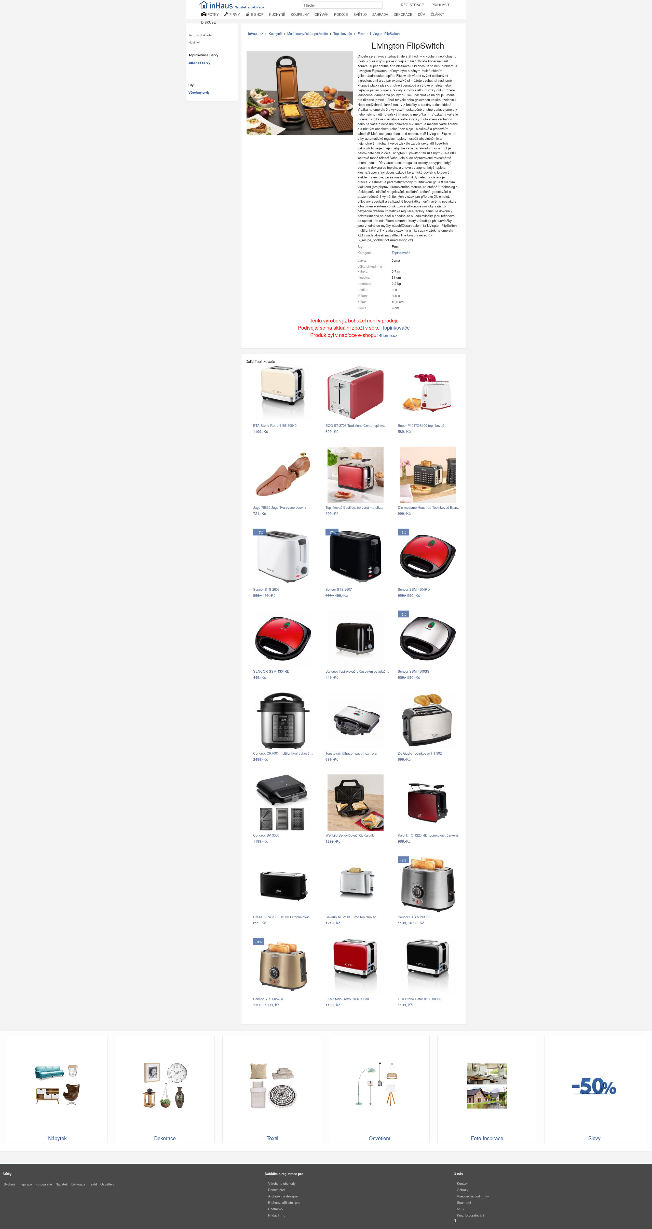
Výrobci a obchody (282, 1183)
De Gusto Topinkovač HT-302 (420, 753)
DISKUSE (208, 22)
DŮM (421, 15)
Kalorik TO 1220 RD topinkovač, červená (428, 835)
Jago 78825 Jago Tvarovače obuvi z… (281, 507)
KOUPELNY (300, 15)
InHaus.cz (255, 34)
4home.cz (388, 335)
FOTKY (213, 15)
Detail (310, 431)
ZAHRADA (380, 15)
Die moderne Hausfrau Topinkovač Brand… (430, 507)
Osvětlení (107, 1184)
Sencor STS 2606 (266, 589)
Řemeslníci (276, 1190)
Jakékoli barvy (199, 62)
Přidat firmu (276, 1215)
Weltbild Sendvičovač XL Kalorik (349, 835)
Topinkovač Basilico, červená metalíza (354, 507)
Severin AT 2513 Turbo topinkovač (350, 916)
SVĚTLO (360, 15)
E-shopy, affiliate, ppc (284, 1203)
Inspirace (25, 1184)
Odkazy (462, 1190)
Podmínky (275, 1209)
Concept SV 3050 (266, 835)
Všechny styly (199, 92)
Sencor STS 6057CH (268, 998)
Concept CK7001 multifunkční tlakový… (283, 753)
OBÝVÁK (322, 15)
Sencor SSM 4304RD (414, 589)
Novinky (194, 42)
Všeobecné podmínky (473, 1196)
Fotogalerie (44, 1184)
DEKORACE (403, 15)
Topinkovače (401, 252)
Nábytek (62, 1184)
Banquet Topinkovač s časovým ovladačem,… (359, 671)
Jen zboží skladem (201, 35)
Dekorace (78, 1184)
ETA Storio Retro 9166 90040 (274, 425)
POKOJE (341, 15)
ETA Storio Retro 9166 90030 (347, 998)
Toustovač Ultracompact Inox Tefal (351, 753)
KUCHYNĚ (277, 15)
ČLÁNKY (437, 15)
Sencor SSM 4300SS (413, 671)
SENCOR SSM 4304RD (271, 671)
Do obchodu (291, 431)
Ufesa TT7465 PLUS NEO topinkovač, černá (286, 916)
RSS (460, 1209)
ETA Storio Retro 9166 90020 (419, 998)
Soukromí (464, 1203)
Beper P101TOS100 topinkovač (421, 425)
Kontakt (462, 1183)
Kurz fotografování (470, 1215)
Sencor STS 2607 (338, 589)
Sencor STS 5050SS (413, 916)
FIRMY (234, 15)
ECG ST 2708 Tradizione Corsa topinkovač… (359, 425)
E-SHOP (257, 15)
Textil (93, 1184)
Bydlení (9, 1184)
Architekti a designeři (283, 1196)
